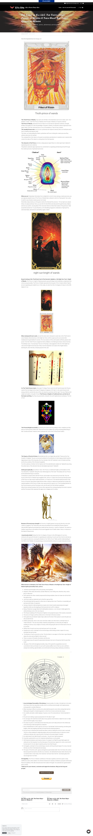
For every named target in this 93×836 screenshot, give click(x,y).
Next (48, 797)
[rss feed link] (60, 804)
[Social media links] (83, 3)
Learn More (12, 830)
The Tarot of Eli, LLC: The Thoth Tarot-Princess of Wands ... (58, 799)
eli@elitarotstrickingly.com (46, 772)
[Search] (80, 7)
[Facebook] (49, 804)
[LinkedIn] (55, 804)
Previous (24, 797)
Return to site (24, 803)
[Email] (58, 804)
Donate (46, 778)
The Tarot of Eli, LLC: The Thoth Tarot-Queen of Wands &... (32, 799)
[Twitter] (52, 804)
